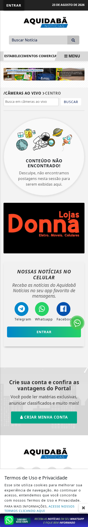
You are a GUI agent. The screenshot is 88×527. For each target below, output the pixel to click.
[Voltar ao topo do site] (81, 290)
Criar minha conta (45, 417)
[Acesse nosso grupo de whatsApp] (44, 520)
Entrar (13, 5)
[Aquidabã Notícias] (44, 21)
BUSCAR (71, 102)
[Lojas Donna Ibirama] (44, 228)
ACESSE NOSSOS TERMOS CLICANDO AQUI (39, 508)
